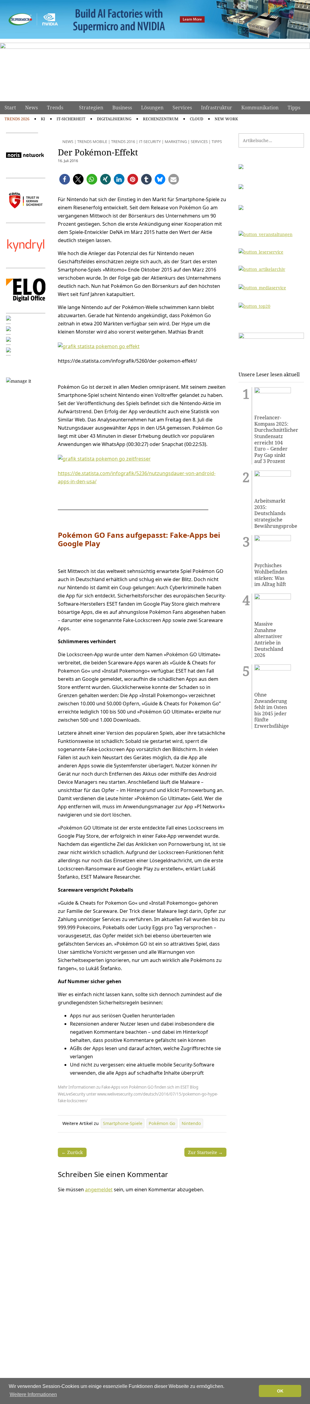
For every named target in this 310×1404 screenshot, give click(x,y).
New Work (226, 118)
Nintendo (191, 1123)
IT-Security (150, 141)
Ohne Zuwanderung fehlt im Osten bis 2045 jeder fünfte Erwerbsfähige (271, 710)
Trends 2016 (123, 141)
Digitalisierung (114, 118)
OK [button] (280, 1391)
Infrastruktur (216, 107)
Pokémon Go (162, 1123)
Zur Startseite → (205, 1152)
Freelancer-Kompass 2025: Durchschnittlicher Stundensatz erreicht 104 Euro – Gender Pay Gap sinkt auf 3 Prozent (272, 439)
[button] (64, 179)
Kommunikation (260, 107)
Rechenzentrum (160, 118)
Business (122, 107)
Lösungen (152, 107)
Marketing (176, 141)
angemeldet (99, 1189)
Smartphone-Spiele (122, 1123)
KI (43, 118)
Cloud (196, 118)
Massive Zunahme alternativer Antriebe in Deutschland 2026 (268, 639)
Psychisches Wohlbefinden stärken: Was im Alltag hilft (270, 574)
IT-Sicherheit (71, 118)
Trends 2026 (17, 118)
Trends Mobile (92, 141)
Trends (55, 107)
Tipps (294, 107)
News (31, 107)
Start (10, 107)
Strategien (91, 107)
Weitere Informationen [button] (33, 1394)
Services (182, 107)
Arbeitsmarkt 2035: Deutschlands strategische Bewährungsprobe (272, 513)
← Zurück (72, 1152)
